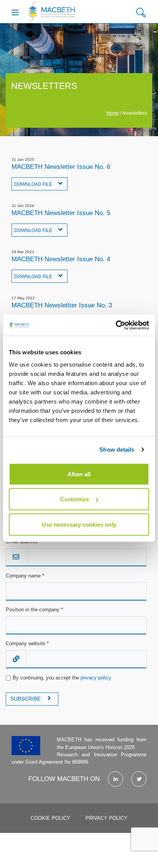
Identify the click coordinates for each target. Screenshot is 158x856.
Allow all (79, 474)
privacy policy (96, 678)
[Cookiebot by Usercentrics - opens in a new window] (115, 325)
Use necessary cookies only (79, 524)
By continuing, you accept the (62, 678)
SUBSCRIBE (26, 699)
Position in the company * (34, 609)
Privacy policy (106, 818)
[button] (141, 12)
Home (112, 113)
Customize (74, 499)
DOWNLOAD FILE (33, 184)
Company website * (27, 643)
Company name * (25, 576)
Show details (116, 449)
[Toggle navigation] (15, 12)
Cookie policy (50, 818)
